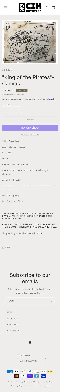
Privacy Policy (12, 318)
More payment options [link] (30, 134)
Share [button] (7, 247)
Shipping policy (45, 386)
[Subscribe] (51, 301)
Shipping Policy (13, 331)
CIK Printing (19, 382)
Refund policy (47, 382)
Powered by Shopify (31, 382)
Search (9, 312)
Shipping (5, 94)
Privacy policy (16, 386)
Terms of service (31, 386)
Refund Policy (12, 325)
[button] (6, 8)
